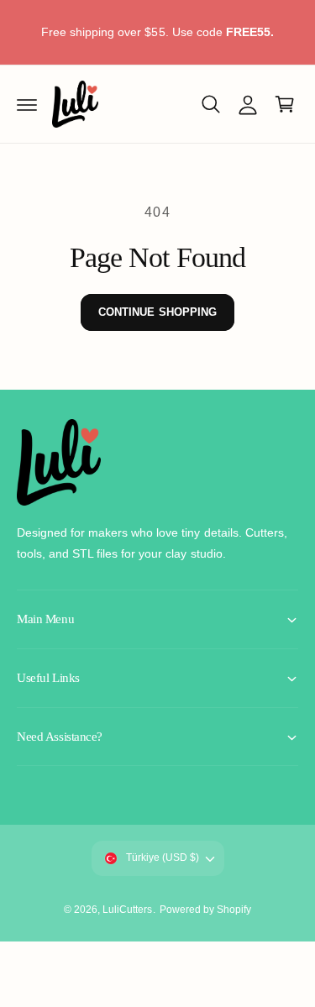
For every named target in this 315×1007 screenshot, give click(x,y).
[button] (26, 104)
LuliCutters (127, 910)
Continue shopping (157, 312)
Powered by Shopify (205, 910)
